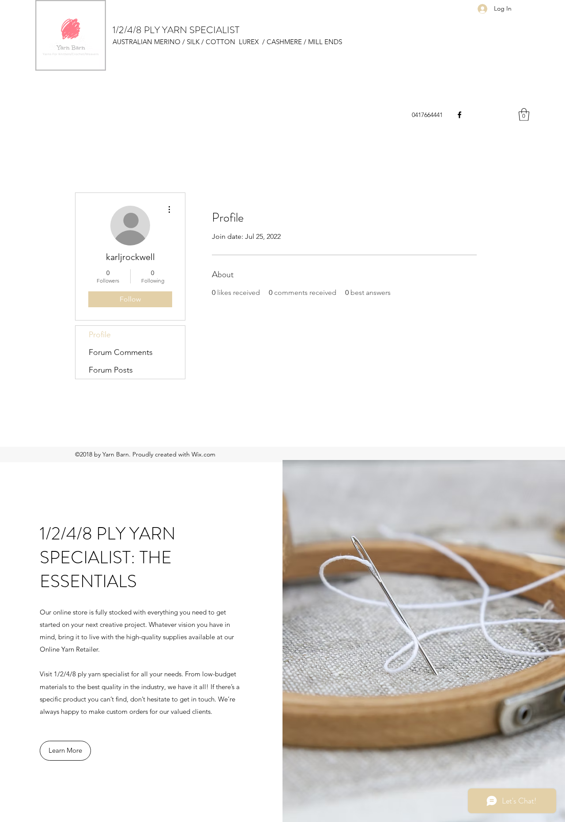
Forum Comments (121, 352)
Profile (100, 334)
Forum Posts (111, 370)
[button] (524, 114)
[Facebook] (459, 114)
